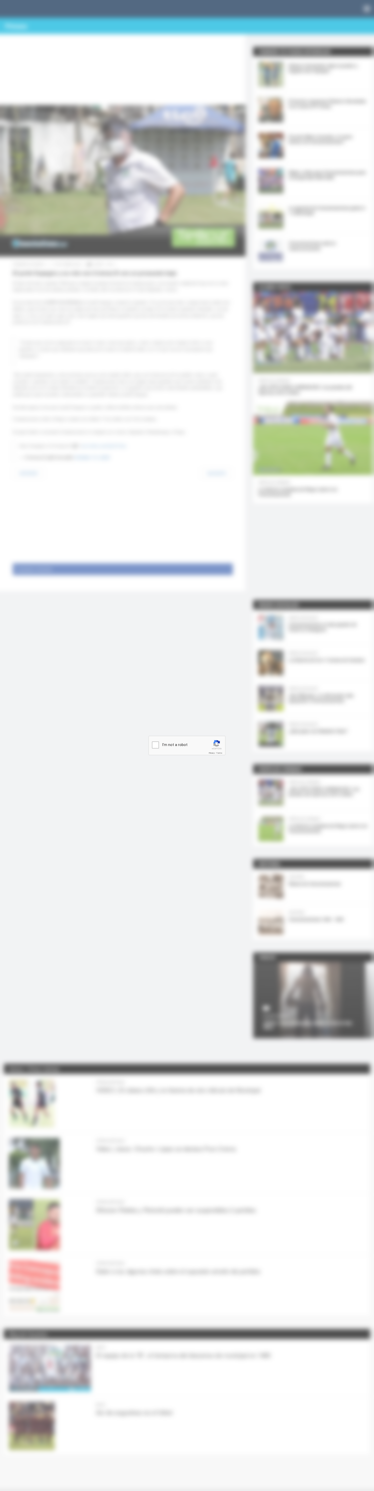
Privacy (212, 753)
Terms (219, 753)
